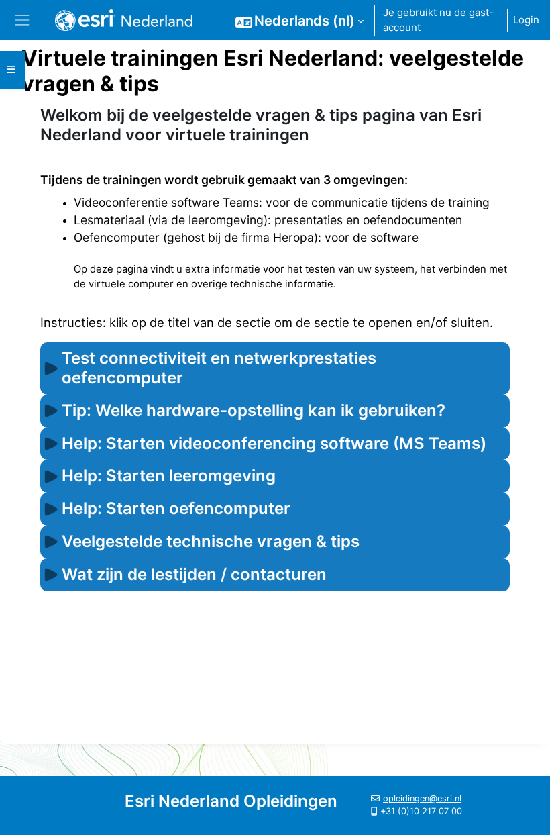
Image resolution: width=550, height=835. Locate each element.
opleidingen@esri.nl (422, 798)
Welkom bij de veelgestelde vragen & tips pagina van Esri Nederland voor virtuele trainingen (261, 124)
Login (526, 19)
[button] (299, 21)
